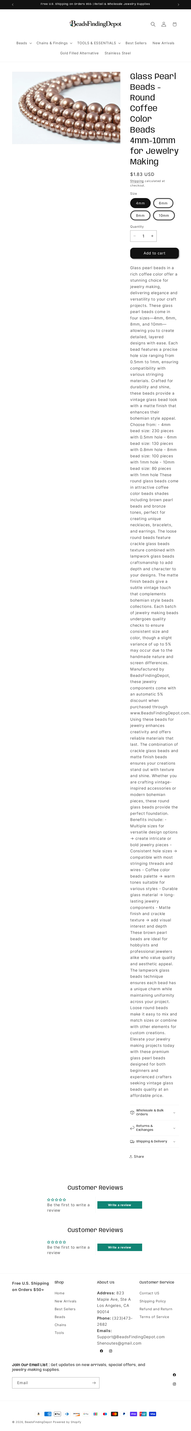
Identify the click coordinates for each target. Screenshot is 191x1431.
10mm (164, 215)
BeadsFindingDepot (38, 1422)
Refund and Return (156, 1309)
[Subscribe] (94, 1383)
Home (60, 1293)
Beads (60, 1317)
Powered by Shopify (67, 1422)
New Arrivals (66, 1301)
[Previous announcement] (13, 4)
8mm (140, 215)
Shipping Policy (153, 1301)
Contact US (149, 1293)
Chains (61, 1325)
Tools (59, 1333)
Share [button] (139, 1156)
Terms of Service (154, 1317)
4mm (140, 203)
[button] (23, 43)
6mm (163, 203)
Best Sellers (65, 1309)
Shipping (137, 181)
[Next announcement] (178, 4)
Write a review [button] (119, 1205)
